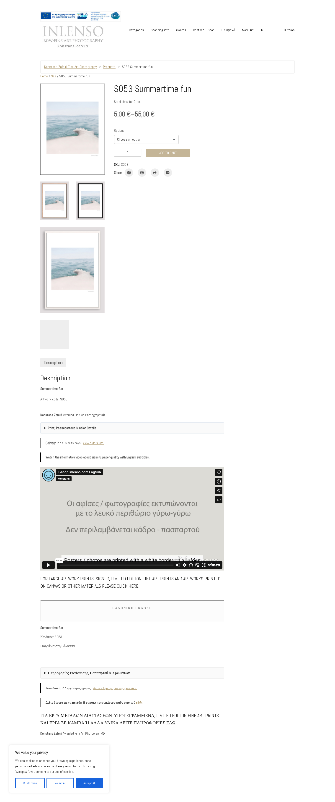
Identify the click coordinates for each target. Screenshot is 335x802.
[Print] (155, 172)
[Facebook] (129, 172)
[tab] (53, 362)
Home (44, 76)
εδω (170, 723)
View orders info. (93, 443)
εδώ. (139, 702)
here (133, 586)
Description (53, 363)
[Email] (168, 172)
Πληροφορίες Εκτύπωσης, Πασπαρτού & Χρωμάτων (89, 673)
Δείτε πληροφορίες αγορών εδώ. (115, 688)
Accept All (89, 783)
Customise (30, 783)
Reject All (60, 783)
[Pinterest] (142, 172)
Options (119, 130)
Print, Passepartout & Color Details (72, 428)
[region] (59, 769)
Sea (53, 76)
